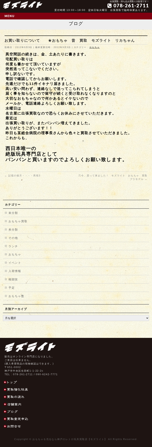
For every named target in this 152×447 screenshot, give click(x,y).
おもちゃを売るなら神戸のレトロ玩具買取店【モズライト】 (69, 439)
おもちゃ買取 (18, 221)
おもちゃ (94, 47)
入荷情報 (15, 271)
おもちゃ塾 (16, 296)
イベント (15, 262)
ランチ (13, 246)
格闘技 (13, 279)
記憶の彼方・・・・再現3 (22, 175)
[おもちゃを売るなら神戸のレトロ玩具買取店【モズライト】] (23, 4)
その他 (13, 237)
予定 (12, 287)
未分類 (13, 212)
